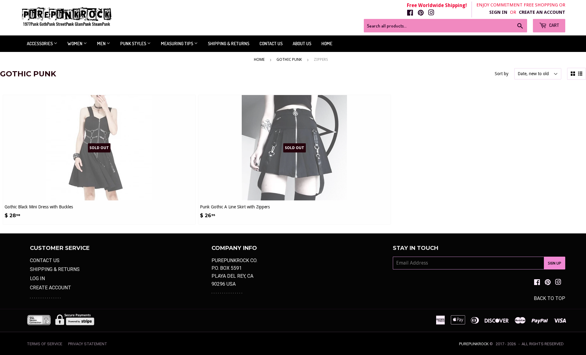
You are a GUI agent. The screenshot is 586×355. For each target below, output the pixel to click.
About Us (302, 43)
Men (102, 43)
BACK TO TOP (549, 298)
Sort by (501, 73)
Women (75, 43)
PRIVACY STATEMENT (87, 344)
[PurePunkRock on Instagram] (431, 13)
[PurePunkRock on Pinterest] (421, 13)
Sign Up (554, 263)
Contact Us (271, 43)
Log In (37, 278)
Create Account (50, 288)
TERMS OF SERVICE (44, 344)
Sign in (498, 12)
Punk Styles (133, 43)
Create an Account (542, 12)
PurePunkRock (474, 344)
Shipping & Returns (228, 43)
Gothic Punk (289, 59)
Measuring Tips (177, 43)
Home (326, 43)
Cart (553, 25)
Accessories (40, 43)
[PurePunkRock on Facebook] (410, 13)
